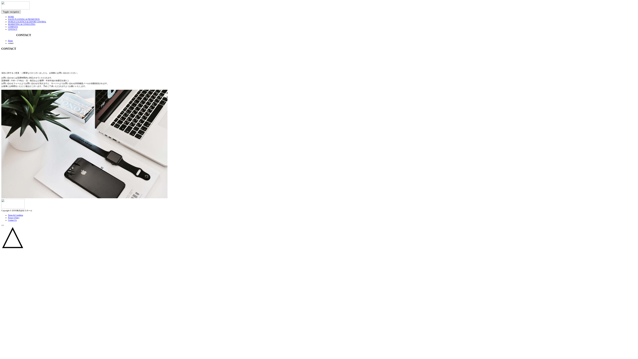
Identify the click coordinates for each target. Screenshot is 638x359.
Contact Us (12, 220)
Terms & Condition (15, 215)
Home (10, 41)
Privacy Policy (13, 218)
